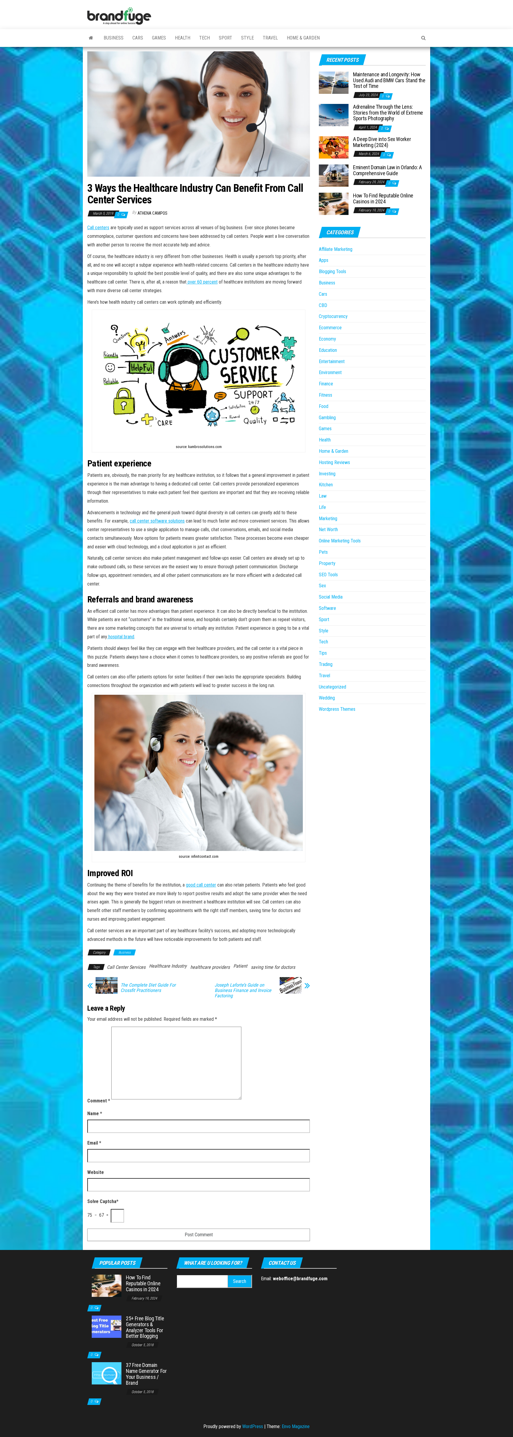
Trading (325, 664)
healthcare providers (210, 967)
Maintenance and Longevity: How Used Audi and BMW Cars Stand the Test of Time (389, 80)
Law (323, 496)
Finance (326, 384)
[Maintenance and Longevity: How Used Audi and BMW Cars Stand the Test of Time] (334, 82)
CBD (323, 305)
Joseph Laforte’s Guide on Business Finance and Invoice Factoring (243, 990)
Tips (323, 653)
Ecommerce (330, 327)
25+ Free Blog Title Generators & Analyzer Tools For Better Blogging (145, 1327)
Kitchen (326, 485)
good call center (201, 885)
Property (327, 563)
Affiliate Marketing (335, 249)
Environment (330, 372)
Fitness (325, 395)
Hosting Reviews (334, 462)
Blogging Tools (332, 271)
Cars (137, 38)
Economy (327, 339)
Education (328, 350)
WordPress (252, 1426)
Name (94, 1113)
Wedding (327, 698)
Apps (323, 260)
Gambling (327, 417)
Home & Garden (303, 38)
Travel (270, 38)
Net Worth (328, 529)
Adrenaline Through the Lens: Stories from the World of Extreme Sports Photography (388, 113)
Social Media (331, 597)
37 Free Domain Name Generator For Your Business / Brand (146, 1374)
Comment (98, 1101)
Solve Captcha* (102, 1201)
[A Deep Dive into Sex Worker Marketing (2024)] (334, 147)
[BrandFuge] (91, 38)
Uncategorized (332, 687)
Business (114, 38)
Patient (240, 966)
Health (182, 38)
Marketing (328, 518)
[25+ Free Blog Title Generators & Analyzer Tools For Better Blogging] (106, 1326)
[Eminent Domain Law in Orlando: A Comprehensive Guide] (334, 175)
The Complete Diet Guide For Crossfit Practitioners (148, 987)
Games (159, 38)
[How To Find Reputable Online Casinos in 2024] (334, 203)
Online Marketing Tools (340, 541)
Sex (322, 585)
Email (94, 1143)
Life (322, 507)
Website (95, 1172)
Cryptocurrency (333, 316)
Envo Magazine (296, 1426)
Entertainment (332, 361)
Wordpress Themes (337, 709)
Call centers (98, 227)
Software (327, 608)
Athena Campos (152, 213)
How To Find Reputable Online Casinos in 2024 (383, 198)
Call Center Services (126, 967)
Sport (225, 38)
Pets (323, 552)
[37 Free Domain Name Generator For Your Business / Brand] (106, 1373)
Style (247, 38)
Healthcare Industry (168, 966)
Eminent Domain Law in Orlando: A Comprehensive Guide (387, 170)
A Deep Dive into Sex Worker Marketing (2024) (382, 142)
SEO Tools (328, 574)
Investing (327, 474)
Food (323, 406)
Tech (204, 38)
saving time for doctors (273, 967)
